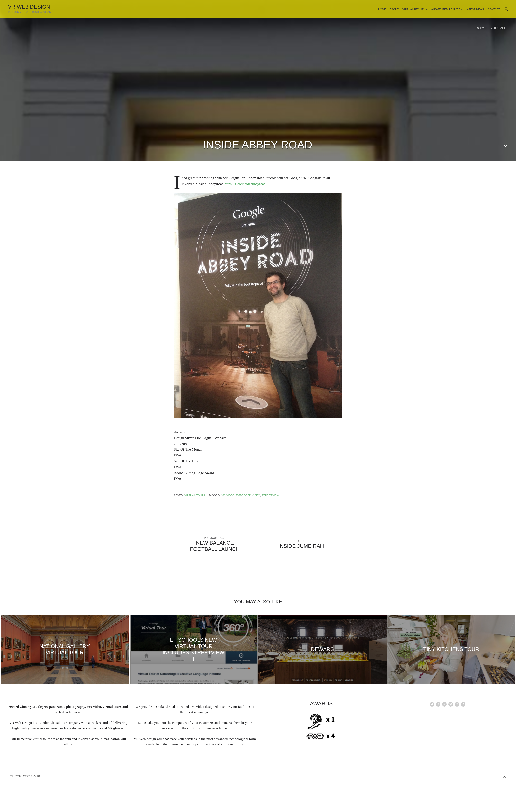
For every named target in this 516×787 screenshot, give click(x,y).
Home (382, 9)
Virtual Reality (413, 9)
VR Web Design (29, 7)
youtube (457, 704)
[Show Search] (505, 9)
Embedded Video (248, 495)
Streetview (270, 495)
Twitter (432, 704)
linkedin (444, 704)
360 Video (227, 495)
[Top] (504, 776)
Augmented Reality (445, 9)
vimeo (450, 704)
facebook (438, 704)
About (394, 9)
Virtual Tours (194, 495)
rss (463, 704)
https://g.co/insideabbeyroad (245, 184)
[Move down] (505, 146)
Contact (494, 9)
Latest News (475, 9)
